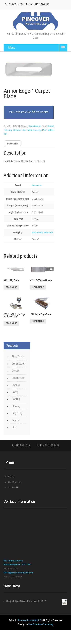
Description (12, 143)
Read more (11, 287)
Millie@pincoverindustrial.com (18, 572)
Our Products (14, 482)
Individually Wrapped (42, 232)
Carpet (50, 126)
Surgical (16, 420)
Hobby (15, 392)
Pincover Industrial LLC (30, 620)
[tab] (13, 143)
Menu (11, 47)
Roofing (16, 399)
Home (11, 476)
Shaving (16, 406)
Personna (36, 185)
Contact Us (13, 487)
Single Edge (17, 413)
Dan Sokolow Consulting (40, 624)
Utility (14, 427)
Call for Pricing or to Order (28, 112)
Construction (34, 126)
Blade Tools (18, 356)
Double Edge (18, 377)
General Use (19, 130)
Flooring (8, 130)
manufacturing (34, 130)
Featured (16, 384)
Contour (16, 370)
